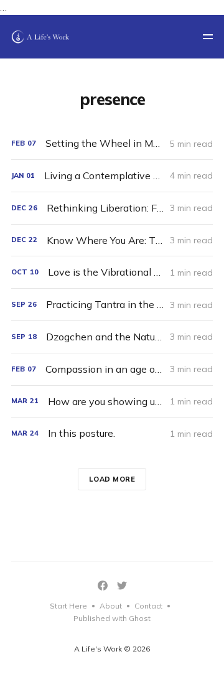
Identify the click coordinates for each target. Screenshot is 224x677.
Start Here (68, 605)
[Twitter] (122, 586)
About (111, 605)
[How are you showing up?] (112, 402)
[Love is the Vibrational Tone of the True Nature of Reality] (112, 272)
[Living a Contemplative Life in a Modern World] (112, 176)
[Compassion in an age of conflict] (112, 369)
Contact (148, 605)
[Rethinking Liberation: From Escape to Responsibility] (112, 208)
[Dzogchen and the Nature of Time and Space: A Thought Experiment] (112, 337)
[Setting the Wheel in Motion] (112, 143)
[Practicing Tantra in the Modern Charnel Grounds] (112, 304)
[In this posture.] (112, 433)
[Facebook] (103, 586)
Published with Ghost (112, 618)
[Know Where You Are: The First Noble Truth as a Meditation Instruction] (112, 240)
